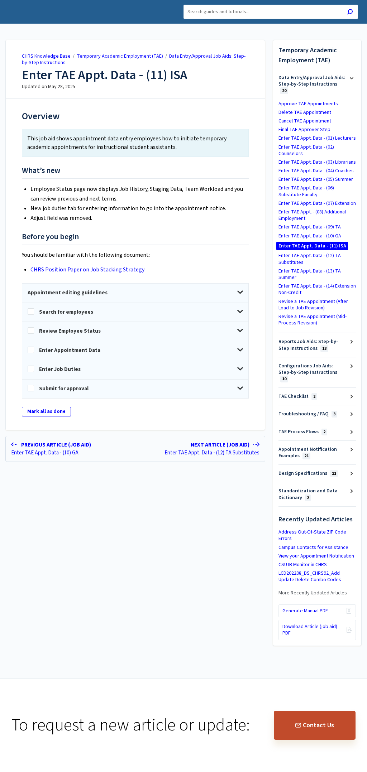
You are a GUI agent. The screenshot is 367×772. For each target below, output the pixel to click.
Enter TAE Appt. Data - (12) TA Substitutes (309, 259)
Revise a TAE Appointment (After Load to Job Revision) (313, 305)
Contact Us (318, 725)
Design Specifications (307, 473)
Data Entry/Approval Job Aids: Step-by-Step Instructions (311, 84)
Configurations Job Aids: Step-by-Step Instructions (307, 372)
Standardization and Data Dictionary (308, 494)
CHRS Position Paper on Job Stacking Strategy (87, 270)
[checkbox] (135, 312)
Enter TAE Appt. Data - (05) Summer (315, 179)
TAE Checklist (296, 396)
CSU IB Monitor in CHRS (302, 564)
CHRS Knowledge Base (46, 56)
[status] (135, 143)
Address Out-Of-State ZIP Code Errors (312, 535)
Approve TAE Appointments (308, 103)
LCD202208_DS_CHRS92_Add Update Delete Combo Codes (309, 576)
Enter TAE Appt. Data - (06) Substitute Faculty (306, 191)
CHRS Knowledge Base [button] (38, 4)
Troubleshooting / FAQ (306, 414)
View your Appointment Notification (316, 556)
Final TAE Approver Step (304, 129)
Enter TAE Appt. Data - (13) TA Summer (309, 274)
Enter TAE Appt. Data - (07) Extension (317, 203)
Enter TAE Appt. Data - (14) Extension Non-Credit (317, 289)
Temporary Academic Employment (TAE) (120, 56)
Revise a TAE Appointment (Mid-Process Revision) (312, 320)
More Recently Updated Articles (312, 593)
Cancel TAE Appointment (304, 121)
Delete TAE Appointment (304, 112)
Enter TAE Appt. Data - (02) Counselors (306, 150)
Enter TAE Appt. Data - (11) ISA (104, 75)
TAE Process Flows (301, 431)
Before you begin (50, 237)
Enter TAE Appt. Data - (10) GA (309, 236)
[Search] (350, 12)
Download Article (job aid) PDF (309, 630)
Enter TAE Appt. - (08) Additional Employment (312, 215)
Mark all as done (46, 411)
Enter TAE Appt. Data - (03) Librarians (317, 162)
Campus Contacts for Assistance (313, 547)
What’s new (41, 170)
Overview (40, 116)
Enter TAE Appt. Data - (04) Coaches (316, 170)
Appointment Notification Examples (307, 452)
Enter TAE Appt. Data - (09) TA (309, 227)
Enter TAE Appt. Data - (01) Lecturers (317, 138)
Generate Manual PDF (305, 610)
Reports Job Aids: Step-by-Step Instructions (308, 345)
